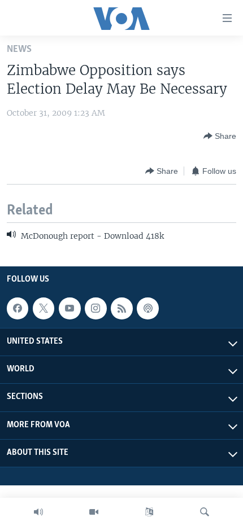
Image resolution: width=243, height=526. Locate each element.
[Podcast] (147, 308)
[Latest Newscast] (38, 512)
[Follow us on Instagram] (95, 308)
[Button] (219, 136)
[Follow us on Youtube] (69, 308)
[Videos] (94, 512)
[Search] (205, 512)
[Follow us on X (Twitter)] (43, 308)
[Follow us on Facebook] (17, 308)
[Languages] (149, 512)
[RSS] (121, 308)
